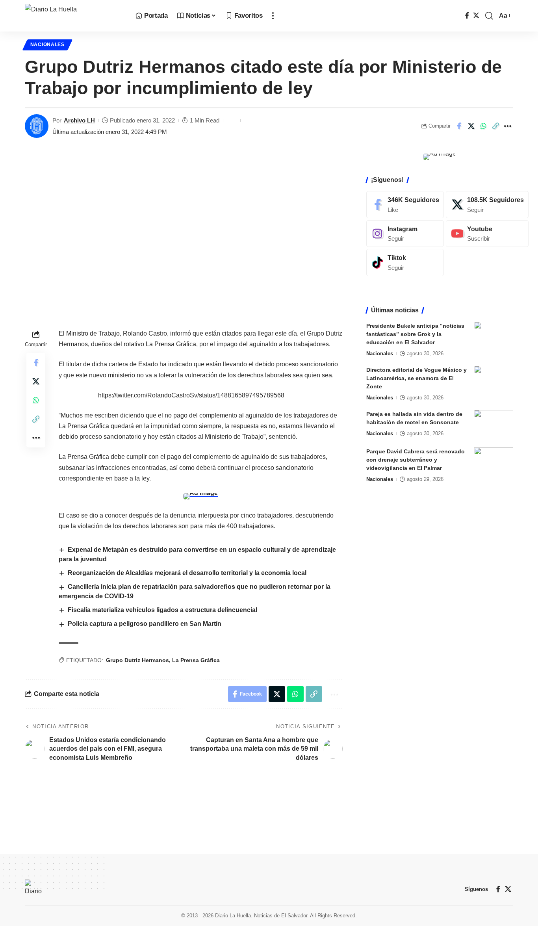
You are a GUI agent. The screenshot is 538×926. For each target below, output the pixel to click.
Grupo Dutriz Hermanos (137, 660)
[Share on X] (471, 126)
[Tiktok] (405, 262)
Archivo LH (79, 120)
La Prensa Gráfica (196, 660)
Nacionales (47, 44)
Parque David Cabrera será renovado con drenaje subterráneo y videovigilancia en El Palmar (415, 459)
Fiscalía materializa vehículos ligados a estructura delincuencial (162, 610)
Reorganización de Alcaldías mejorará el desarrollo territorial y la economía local (187, 573)
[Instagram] (405, 233)
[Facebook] (467, 15)
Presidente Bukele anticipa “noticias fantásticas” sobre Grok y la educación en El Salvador (415, 333)
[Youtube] (487, 233)
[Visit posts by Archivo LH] (36, 126)
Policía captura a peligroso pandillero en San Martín (144, 623)
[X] (476, 15)
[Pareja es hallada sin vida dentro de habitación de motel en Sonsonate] (493, 424)
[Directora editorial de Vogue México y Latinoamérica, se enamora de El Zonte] (493, 380)
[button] (272, 16)
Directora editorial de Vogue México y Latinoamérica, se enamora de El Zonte (416, 377)
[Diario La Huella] (74, 16)
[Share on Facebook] (458, 126)
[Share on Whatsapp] (483, 126)
